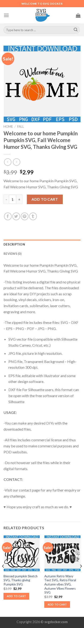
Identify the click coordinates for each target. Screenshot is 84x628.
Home (8, 126)
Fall (20, 126)
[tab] (42, 244)
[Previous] (3, 575)
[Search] (76, 30)
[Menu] (6, 15)
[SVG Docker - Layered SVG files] (42, 15)
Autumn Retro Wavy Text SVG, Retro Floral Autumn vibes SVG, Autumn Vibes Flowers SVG (60, 584)
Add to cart (45, 199)
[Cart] (78, 15)
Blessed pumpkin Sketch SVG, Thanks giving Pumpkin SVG (21, 580)
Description (14, 244)
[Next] (80, 575)
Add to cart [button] (16, 596)
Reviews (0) (12, 254)
